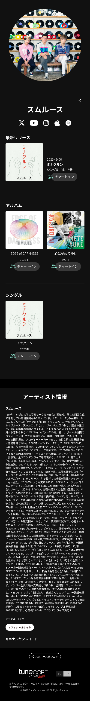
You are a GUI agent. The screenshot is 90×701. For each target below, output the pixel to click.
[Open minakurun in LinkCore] (24, 162)
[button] (79, 100)
